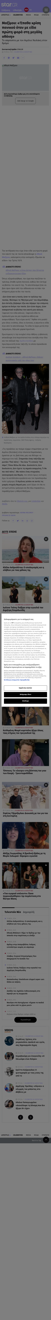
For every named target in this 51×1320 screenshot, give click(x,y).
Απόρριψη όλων (25, 694)
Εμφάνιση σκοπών (25, 688)
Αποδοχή (25, 701)
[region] (25, 660)
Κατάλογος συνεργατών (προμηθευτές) (16, 680)
